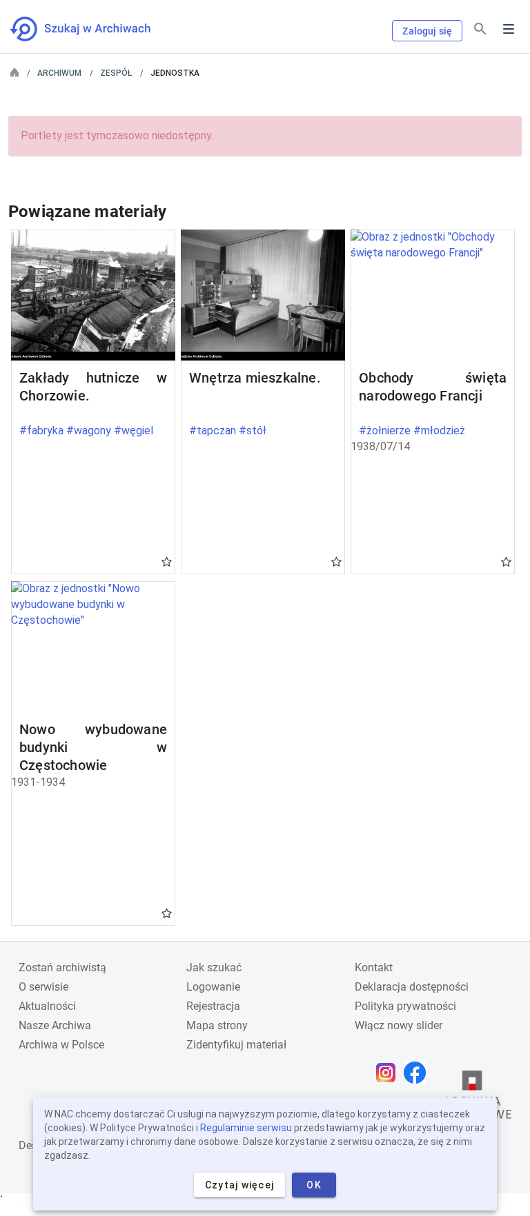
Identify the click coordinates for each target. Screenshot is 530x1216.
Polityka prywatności (405, 1006)
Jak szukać (214, 967)
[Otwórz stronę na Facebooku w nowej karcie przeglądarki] (418, 1073)
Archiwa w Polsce (61, 1044)
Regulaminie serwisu (246, 1127)
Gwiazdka (166, 561)
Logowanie (213, 986)
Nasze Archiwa (55, 1025)
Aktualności (47, 1006)
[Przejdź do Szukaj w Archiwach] (92, 28)
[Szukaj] (480, 29)
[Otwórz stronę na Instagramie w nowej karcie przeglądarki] (389, 1073)
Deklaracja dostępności (412, 986)
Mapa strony (217, 1025)
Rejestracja (213, 1006)
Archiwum (59, 73)
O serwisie (43, 986)
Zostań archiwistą (62, 967)
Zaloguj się (427, 31)
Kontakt (374, 967)
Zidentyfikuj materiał (236, 1044)
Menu (508, 29)
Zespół (116, 73)
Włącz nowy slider (398, 1025)
